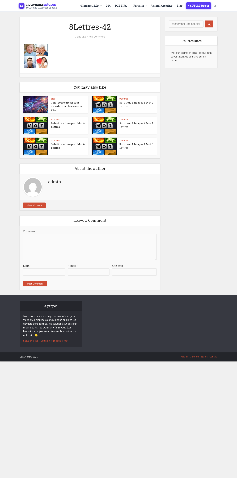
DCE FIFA (121, 5)
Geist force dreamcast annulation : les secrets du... (66, 106)
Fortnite (138, 5)
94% (108, 5)
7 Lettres (123, 119)
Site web (117, 266)
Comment (29, 231)
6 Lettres (55, 140)
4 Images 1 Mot (89, 5)
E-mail (73, 266)
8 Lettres (55, 119)
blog (53, 98)
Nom (27, 266)
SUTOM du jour (199, 5)
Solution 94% (30, 340)
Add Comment (97, 36)
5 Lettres (123, 140)
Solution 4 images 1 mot (54, 340)
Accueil (184, 356)
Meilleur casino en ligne (184, 52)
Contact (213, 356)
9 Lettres (123, 98)
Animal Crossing (161, 5)
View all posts (34, 205)
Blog (180, 5)
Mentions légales (199, 356)
